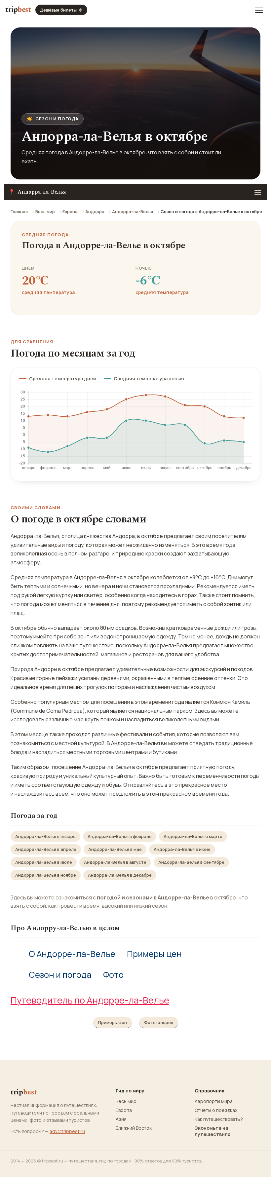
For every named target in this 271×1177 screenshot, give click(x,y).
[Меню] (259, 10)
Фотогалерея (158, 1022)
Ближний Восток (134, 1128)
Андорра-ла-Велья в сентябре (191, 862)
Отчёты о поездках (216, 1110)
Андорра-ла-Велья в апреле (45, 849)
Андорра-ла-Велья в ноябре (45, 875)
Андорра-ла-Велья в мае (115, 849)
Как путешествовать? (219, 1119)
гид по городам (115, 1161)
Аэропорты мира (214, 1101)
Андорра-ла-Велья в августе (115, 862)
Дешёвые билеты (61, 10)
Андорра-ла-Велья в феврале (120, 836)
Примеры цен (154, 954)
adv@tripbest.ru (67, 1131)
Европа (70, 211)
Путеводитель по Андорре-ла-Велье (90, 1000)
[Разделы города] (258, 192)
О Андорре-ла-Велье (72, 954)
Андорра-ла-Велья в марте (193, 836)
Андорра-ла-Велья (132, 211)
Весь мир (45, 211)
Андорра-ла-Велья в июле (43, 862)
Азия (121, 1119)
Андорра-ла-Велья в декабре (120, 875)
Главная (19, 211)
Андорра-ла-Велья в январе (45, 836)
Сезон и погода (60, 974)
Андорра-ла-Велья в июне (182, 849)
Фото (113, 974)
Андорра (94, 211)
